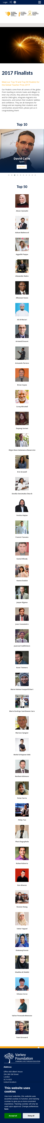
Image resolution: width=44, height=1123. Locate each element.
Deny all (31, 1116)
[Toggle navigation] (39, 2)
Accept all (13, 1116)
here (6, 1109)
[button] (8, 175)
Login (5, 2)
